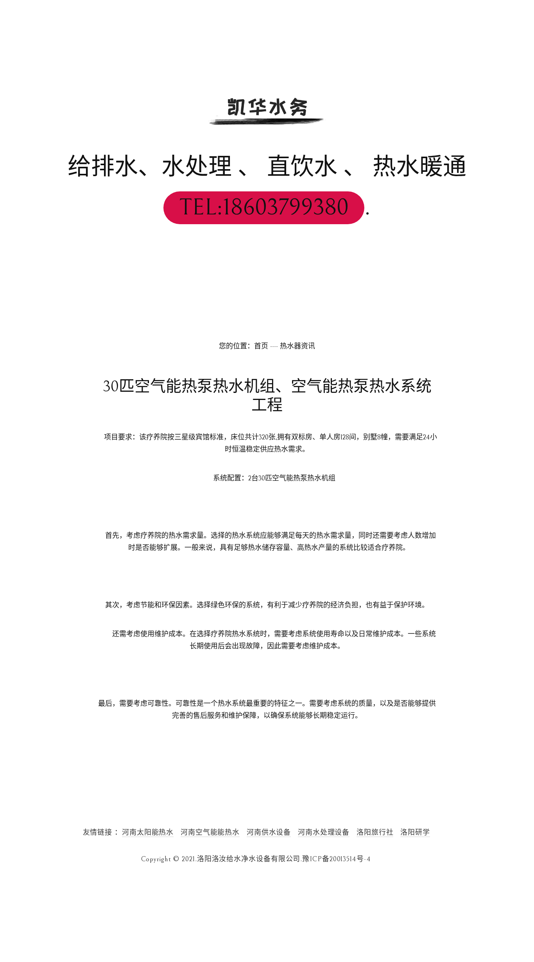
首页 (261, 346)
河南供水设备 (269, 832)
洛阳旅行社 (375, 832)
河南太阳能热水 (148, 832)
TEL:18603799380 (264, 207)
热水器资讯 (297, 346)
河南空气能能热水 (210, 832)
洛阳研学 (415, 832)
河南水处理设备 (323, 832)
